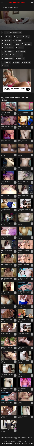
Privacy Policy (9, 443)
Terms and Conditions (20, 443)
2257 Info (30, 443)
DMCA (3, 443)
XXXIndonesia (17, 3)
